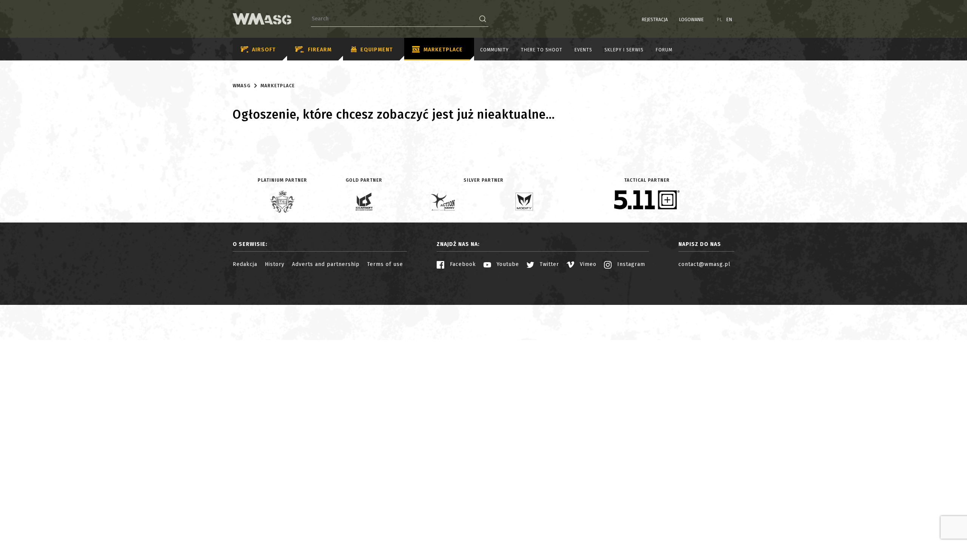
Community (494, 50)
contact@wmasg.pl (704, 264)
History (274, 264)
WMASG (241, 85)
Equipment (376, 49)
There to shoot (541, 50)
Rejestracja (655, 19)
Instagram (630, 264)
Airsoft (264, 49)
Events (583, 50)
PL (720, 19)
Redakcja (245, 264)
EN (729, 19)
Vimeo (587, 264)
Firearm (320, 49)
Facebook (462, 264)
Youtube (507, 264)
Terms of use (385, 264)
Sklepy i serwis (624, 50)
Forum (664, 50)
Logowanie (691, 19)
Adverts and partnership (326, 264)
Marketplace (443, 49)
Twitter (548, 264)
